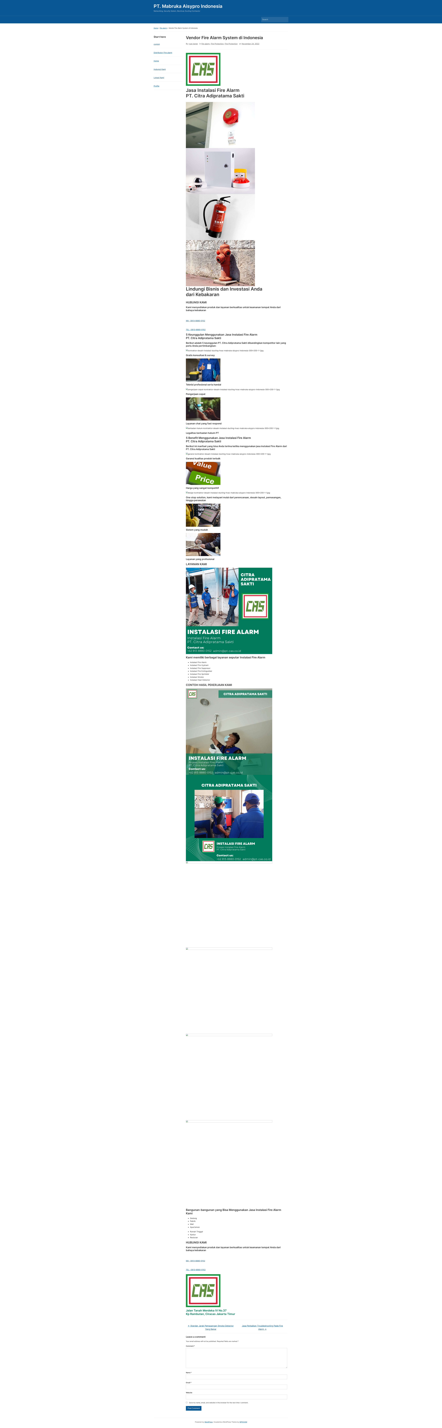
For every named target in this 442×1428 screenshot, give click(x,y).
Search (285, 19)
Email (189, 1383)
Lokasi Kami (159, 77)
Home (156, 28)
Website (189, 1393)
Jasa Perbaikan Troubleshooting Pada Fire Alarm (262, 1327)
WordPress (209, 1422)
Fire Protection (217, 44)
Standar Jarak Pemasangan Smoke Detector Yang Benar (211, 1327)
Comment (190, 1346)
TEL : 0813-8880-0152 (196, 329)
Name (189, 1373)
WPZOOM (243, 1422)
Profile (156, 86)
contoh (157, 44)
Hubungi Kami (160, 69)
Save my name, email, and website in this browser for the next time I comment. (218, 1403)
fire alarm (163, 28)
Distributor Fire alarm (163, 52)
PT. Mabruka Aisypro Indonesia (188, 6)
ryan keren (193, 44)
